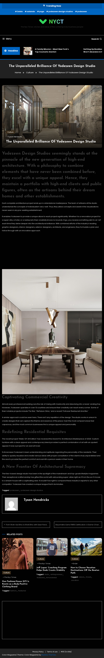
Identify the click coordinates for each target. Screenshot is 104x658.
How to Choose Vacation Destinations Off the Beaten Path (85, 570)
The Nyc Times (10, 577)
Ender (75, 563)
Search (95, 39)
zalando (31, 11)
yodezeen (82, 11)
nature (81, 577)
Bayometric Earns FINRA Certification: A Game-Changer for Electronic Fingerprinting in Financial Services (79, 525)
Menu (9, 38)
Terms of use (52, 652)
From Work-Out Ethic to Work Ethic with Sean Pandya (27, 525)
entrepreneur (56, 574)
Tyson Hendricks (15, 137)
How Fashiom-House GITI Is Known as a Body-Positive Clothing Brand (15, 584)
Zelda (20, 11)
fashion (13, 590)
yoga (41, 11)
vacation (75, 580)
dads (46, 574)
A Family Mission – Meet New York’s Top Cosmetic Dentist (42, 50)
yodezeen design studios (60, 11)
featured (22, 590)
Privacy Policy (38, 652)
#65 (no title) (66, 652)
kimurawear (51, 577)
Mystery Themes (48, 655)
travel (88, 577)
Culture (10, 132)
